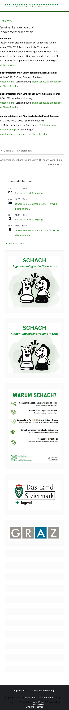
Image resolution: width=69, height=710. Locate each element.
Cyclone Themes (34, 706)
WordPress (38, 702)
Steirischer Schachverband (39, 697)
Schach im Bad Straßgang (29, 193)
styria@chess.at (40, 81)
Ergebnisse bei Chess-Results (31, 134)
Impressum (19, 690)
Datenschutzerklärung (42, 690)
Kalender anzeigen (14, 243)
